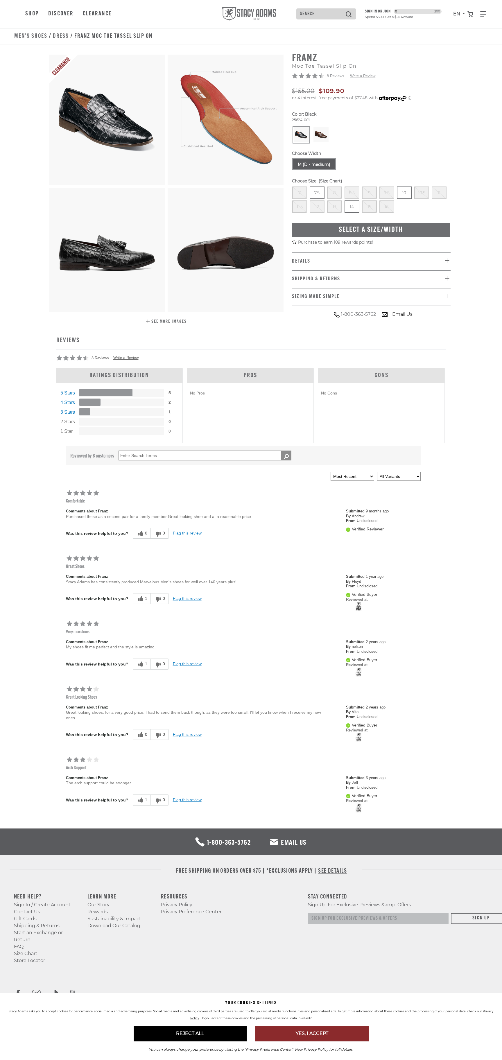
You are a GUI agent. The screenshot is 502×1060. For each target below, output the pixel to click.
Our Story (98, 904)
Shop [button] (32, 14)
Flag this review (187, 533)
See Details (332, 871)
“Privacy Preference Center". (268, 1049)
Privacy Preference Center (191, 911)
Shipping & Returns (37, 925)
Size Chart (25, 953)
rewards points (357, 242)
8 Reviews (335, 76)
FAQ (19, 946)
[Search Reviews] (286, 455)
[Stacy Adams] (359, 606)
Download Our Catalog (113, 925)
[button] (166, 322)
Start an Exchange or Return (38, 936)
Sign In (371, 11)
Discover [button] (60, 14)
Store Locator (29, 960)
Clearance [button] (97, 14)
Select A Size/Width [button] (371, 230)
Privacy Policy (176, 904)
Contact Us (27, 911)
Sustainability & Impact (114, 918)
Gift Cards (25, 918)
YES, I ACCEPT (312, 1033)
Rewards (97, 911)
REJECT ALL (190, 1033)
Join (387, 11)
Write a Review (362, 76)
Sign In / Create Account (42, 904)
